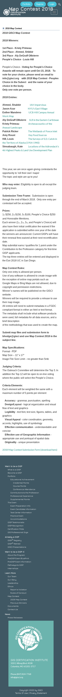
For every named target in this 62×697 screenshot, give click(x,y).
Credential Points (21, 483)
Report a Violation (18, 589)
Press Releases (15, 617)
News (7, 614)
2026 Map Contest (18, 599)
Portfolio (26, 4)
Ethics (10, 586)
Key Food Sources (37, 135)
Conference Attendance (24, 489)
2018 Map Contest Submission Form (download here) (29, 449)
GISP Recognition (15, 525)
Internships (13, 568)
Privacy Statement (38, 693)
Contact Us (13, 609)
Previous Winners (18, 603)
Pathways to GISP (15, 565)
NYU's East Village (37, 108)
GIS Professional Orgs (18, 532)
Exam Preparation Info (20, 506)
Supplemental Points (20, 499)
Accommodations (18, 519)
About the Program (16, 555)
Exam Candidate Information (23, 509)
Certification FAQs (16, 529)
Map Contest (13, 596)
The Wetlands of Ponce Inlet (43, 131)
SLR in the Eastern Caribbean (44, 119)
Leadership (13, 583)
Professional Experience (21, 496)
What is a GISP (14, 469)
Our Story (12, 579)
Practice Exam (16, 516)
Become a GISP (15, 473)
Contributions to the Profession (24, 492)
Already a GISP (12, 537)
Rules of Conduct (18, 593)
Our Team (12, 576)
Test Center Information (21, 512)
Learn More (10, 573)
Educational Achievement (22, 479)
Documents (13, 606)
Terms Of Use (21, 693)
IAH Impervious (37, 104)
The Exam (12, 502)
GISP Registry (15, 540)
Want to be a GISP (13, 466)
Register (40, 4)
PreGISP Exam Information (19, 561)
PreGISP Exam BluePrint (18, 558)
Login (52, 4)
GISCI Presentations (17, 547)
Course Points (19, 486)
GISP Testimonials (16, 522)
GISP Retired (14, 543)
